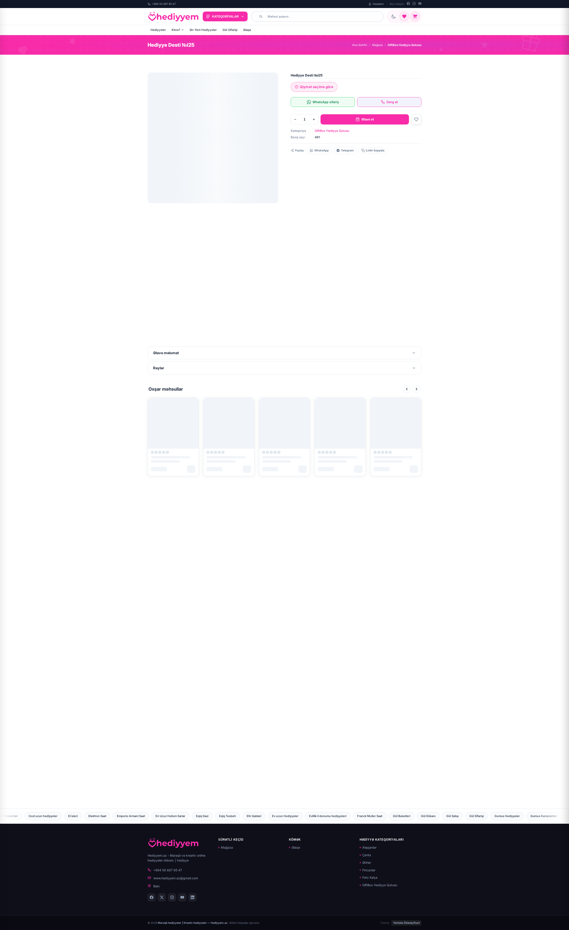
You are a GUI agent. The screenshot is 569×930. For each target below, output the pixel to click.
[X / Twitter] (162, 897)
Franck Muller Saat (258, 816)
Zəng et (392, 102)
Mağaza (377, 45)
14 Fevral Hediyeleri (501, 816)
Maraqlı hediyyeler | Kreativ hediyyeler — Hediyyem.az (193, 922)
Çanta (366, 855)
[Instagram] (414, 4)
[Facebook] (408, 4)
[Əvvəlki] (407, 389)
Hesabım (378, 4)
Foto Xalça (369, 877)
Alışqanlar (369, 847)
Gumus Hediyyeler (396, 816)
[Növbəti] (417, 389)
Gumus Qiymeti (467, 816)
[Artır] (314, 119)
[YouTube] (419, 4)
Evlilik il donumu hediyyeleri (217, 816)
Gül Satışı (341, 816)
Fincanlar (368, 870)
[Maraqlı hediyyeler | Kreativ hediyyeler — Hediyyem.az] (173, 16)
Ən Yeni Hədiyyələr (203, 30)
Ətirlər (366, 862)
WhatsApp (321, 150)
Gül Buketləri (290, 816)
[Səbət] (415, 16)
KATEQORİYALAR (225, 16)
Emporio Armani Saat (20, 816)
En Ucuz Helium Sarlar (59, 816)
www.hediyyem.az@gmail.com (175, 878)
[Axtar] (260, 16)
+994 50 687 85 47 (164, 4)
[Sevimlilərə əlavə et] (416, 119)
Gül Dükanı (317, 816)
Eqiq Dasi (91, 816)
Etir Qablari (143, 816)
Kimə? (176, 30)
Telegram (347, 150)
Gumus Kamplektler (433, 816)
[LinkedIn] (192, 897)
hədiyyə (183, 860)
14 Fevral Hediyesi (538, 816)
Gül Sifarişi (229, 30)
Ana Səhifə (359, 45)
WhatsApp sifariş (326, 102)
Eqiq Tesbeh (116, 816)
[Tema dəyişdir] (394, 16)
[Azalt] (295, 119)
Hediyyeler (158, 30)
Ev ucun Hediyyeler (174, 816)
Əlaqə (247, 30)
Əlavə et (367, 119)
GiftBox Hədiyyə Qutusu (332, 131)
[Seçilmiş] (404, 16)
